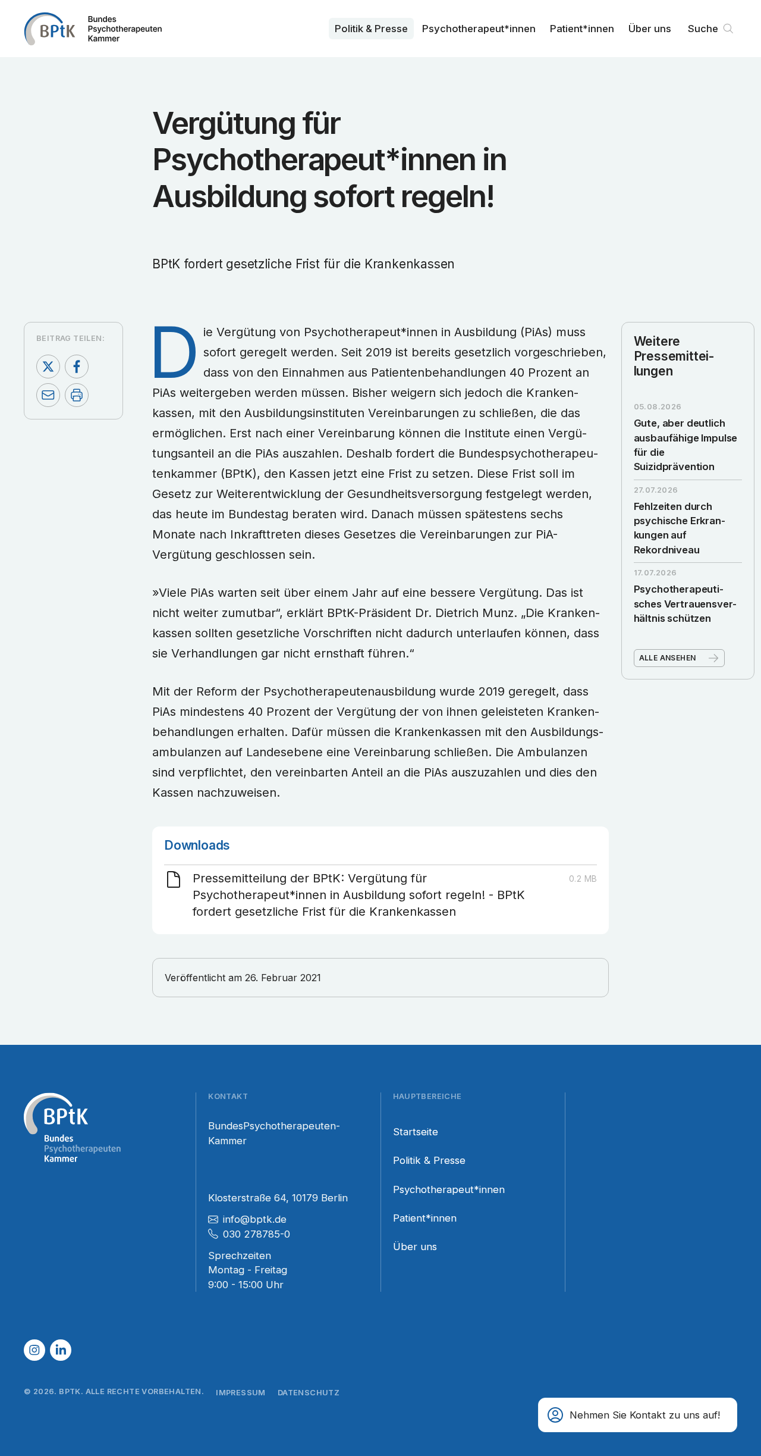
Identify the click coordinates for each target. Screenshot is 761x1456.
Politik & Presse (371, 29)
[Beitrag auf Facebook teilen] (77, 366)
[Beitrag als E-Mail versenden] (48, 395)
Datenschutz (308, 1392)
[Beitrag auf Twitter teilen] (48, 366)
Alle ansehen (667, 657)
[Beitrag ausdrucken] (77, 395)
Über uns (649, 29)
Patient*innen (582, 29)
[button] (637, 1414)
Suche (703, 29)
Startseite (415, 1132)
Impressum (241, 1392)
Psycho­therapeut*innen (479, 29)
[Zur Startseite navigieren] (93, 28)
